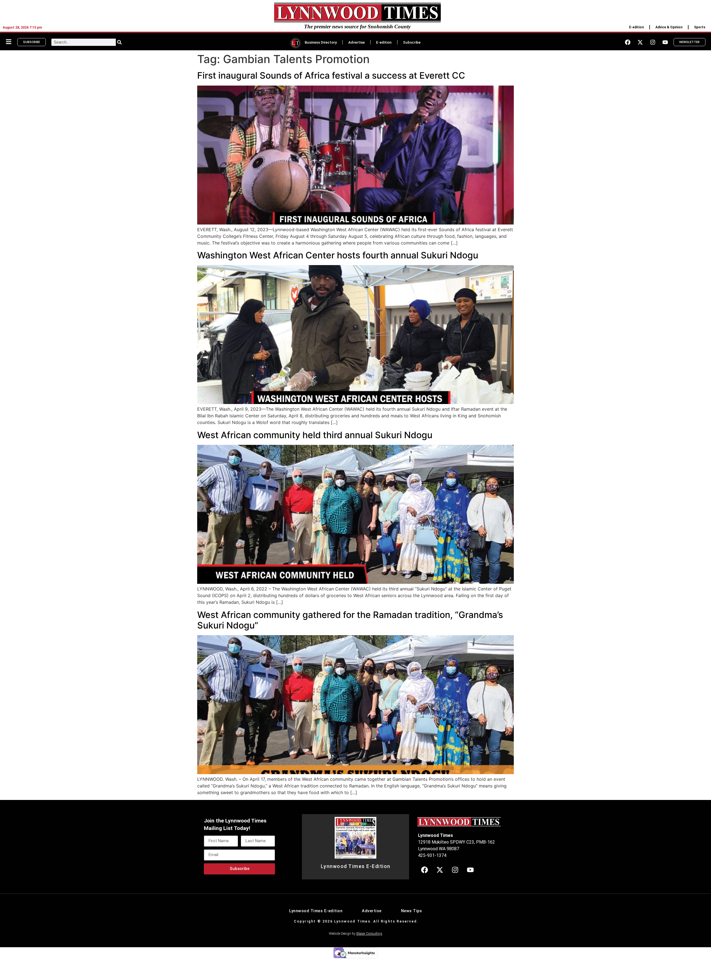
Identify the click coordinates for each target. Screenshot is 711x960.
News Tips (411, 911)
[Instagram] (652, 42)
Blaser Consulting (369, 934)
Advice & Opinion (668, 27)
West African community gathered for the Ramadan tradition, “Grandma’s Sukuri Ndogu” (350, 620)
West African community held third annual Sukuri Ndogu (314, 435)
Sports (699, 27)
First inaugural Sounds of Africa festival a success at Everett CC (331, 75)
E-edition (636, 27)
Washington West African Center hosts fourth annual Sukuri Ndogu (337, 255)
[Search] (119, 42)
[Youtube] (665, 42)
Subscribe (411, 42)
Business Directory (321, 42)
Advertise (356, 42)
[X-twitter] (640, 42)
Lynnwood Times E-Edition (355, 866)
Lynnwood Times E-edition (315, 911)
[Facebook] (627, 42)
